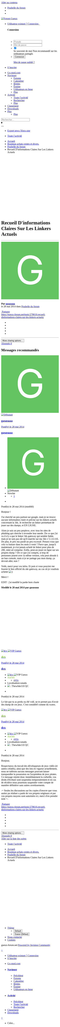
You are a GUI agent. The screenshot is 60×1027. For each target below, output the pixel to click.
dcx (3, 668)
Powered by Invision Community (34, 945)
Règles (17, 83)
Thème (10, 928)
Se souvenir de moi (23, 51)
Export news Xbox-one (18, 130)
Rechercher (19, 100)
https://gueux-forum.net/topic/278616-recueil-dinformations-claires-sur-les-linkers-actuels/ (23, 316)
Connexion (19, 57)
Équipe (17, 86)
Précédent (18, 975)
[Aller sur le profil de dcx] (4, 651)
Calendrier (19, 81)
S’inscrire (12, 67)
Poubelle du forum (30, 306)
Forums (17, 78)
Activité (11, 95)
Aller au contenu (9, 2)
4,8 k (16, 680)
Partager (5, 311)
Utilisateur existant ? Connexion (23, 23)
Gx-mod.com (13, 72)
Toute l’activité (21, 97)
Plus (16, 92)
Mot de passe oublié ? (24, 62)
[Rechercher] (2, 126)
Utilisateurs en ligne (23, 89)
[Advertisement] (30, 186)
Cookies (11, 940)
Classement (12, 106)
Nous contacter (14, 937)
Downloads (13, 108)
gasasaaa (10, 303)
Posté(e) (12, 426)
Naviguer (11, 75)
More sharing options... (12, 340)
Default (18, 931)
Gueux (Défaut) (21, 934)
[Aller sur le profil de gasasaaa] (30, 298)
